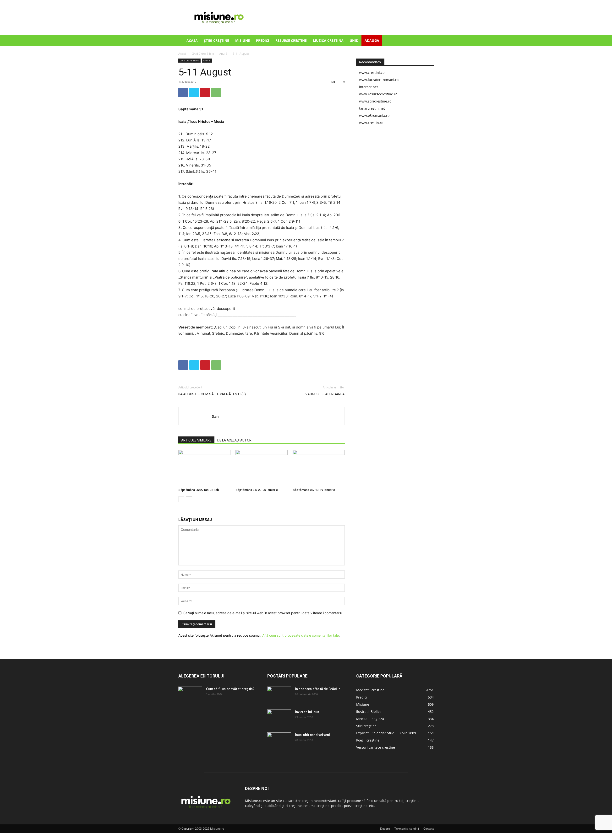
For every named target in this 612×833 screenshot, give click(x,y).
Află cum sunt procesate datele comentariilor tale (300, 635)
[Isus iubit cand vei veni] (279, 740)
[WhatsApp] (216, 92)
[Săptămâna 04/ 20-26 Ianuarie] (261, 468)
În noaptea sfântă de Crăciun (317, 689)
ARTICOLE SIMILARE (196, 440)
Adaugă (372, 40)
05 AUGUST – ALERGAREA (324, 394)
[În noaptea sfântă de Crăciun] (279, 695)
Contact (428, 829)
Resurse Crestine (291, 40)
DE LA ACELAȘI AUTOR (234, 440)
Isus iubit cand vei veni (312, 735)
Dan (215, 416)
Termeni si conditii (406, 829)
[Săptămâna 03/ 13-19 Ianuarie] (319, 468)
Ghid (354, 40)
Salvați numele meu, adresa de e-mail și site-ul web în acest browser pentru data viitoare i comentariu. (263, 613)
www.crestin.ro (371, 122)
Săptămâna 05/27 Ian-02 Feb (198, 490)
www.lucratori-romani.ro (379, 79)
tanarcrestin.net (372, 108)
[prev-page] (181, 499)
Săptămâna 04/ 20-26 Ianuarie (256, 490)
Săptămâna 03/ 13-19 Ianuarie (314, 490)
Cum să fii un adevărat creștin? (230, 689)
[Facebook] (183, 92)
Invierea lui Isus (307, 712)
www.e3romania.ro (374, 115)
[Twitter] (194, 92)
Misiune (242, 40)
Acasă (192, 40)
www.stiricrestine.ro (375, 101)
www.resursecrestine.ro (378, 94)
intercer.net (368, 87)
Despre (385, 829)
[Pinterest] (205, 92)
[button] (428, 41)
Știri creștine (216, 40)
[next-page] (189, 499)
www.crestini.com (373, 72)
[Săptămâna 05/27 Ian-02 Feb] (204, 468)
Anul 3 (223, 54)
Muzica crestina (328, 40)
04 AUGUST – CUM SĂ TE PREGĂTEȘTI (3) (212, 394)
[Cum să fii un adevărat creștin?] (190, 695)
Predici (262, 40)
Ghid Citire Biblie (203, 54)
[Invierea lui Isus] (279, 717)
